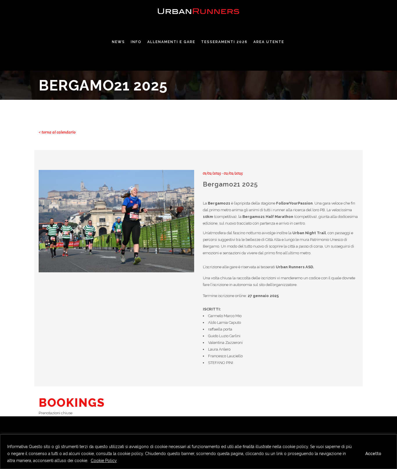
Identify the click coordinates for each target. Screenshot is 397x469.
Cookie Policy (104, 460)
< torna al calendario (57, 132)
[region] (198, 451)
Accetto (373, 453)
